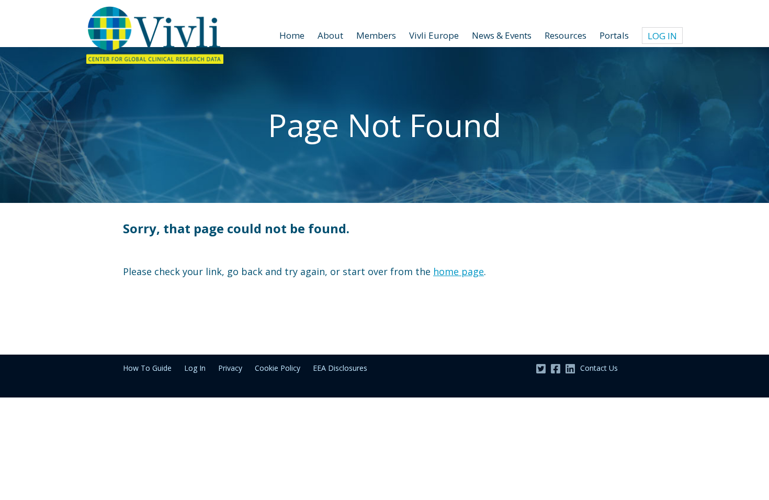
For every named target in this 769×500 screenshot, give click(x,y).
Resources (565, 35)
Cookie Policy (277, 368)
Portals (614, 35)
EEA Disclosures (340, 368)
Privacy (230, 368)
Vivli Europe (434, 35)
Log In (662, 36)
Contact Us (599, 368)
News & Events (501, 35)
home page (458, 271)
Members (376, 35)
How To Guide (147, 368)
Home (291, 35)
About (330, 35)
